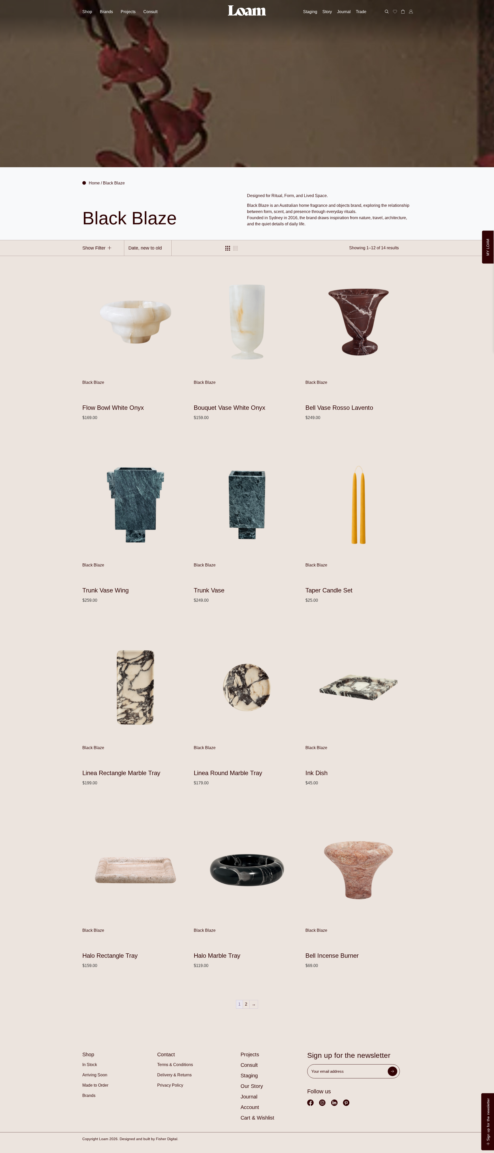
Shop (87, 12)
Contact (166, 1054)
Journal (344, 12)
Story (327, 12)
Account (250, 1107)
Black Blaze (93, 382)
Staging (310, 12)
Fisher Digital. (167, 1139)
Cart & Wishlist (257, 1117)
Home (94, 183)
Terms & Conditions (175, 1064)
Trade (361, 12)
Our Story (252, 1086)
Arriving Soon (94, 1075)
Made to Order (95, 1085)
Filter (99, 248)
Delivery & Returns (174, 1075)
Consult (150, 12)
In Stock (89, 1064)
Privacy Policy (170, 1085)
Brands (106, 12)
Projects (128, 12)
